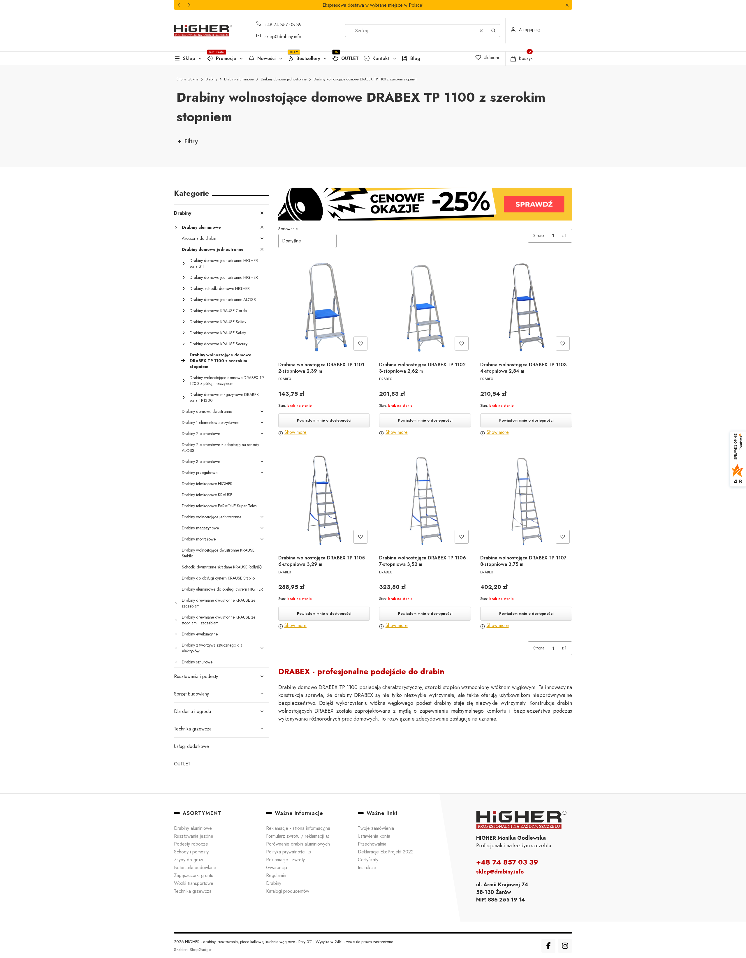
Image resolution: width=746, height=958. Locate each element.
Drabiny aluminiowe (239, 79)
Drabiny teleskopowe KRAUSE (207, 495)
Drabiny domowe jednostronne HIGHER (224, 277)
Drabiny (211, 79)
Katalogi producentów (287, 891)
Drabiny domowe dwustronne (207, 411)
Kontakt (381, 58)
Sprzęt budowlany (191, 694)
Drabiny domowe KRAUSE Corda (218, 311)
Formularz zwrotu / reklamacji (295, 836)
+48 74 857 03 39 (283, 24)
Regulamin (276, 875)
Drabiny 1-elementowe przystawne (210, 422)
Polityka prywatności (286, 851)
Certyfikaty (368, 859)
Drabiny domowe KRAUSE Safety (218, 333)
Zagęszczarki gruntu (193, 875)
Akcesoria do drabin (199, 238)
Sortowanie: (288, 229)
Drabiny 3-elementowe (201, 461)
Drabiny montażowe (199, 539)
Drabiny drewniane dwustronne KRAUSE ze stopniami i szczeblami (218, 620)
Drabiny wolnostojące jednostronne (211, 517)
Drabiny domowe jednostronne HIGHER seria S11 (224, 263)
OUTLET (350, 58)
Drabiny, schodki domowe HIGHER (220, 288)
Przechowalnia (372, 844)
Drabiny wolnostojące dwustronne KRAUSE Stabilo (218, 553)
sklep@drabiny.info (283, 36)
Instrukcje (367, 867)
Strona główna (187, 79)
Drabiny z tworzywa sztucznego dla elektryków (212, 648)
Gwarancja (276, 867)
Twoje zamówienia (376, 828)
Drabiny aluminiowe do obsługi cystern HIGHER (222, 589)
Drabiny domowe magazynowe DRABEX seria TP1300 (224, 397)
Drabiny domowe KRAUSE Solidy (218, 322)
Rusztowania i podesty (196, 676)
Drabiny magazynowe (200, 528)
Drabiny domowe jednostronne (284, 79)
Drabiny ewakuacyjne (200, 634)
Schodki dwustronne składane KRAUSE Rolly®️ (222, 567)
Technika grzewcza (193, 728)
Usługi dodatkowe (191, 746)
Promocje (226, 58)
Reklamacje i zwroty (285, 859)
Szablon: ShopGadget (193, 949)
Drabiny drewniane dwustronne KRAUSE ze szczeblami (218, 603)
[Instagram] (565, 946)
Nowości (266, 58)
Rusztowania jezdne (193, 836)
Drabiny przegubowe (199, 473)
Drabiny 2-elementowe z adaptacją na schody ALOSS (220, 447)
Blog (415, 58)
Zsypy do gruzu (189, 859)
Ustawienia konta (374, 836)
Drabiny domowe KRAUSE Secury (218, 344)
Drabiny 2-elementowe (201, 433)
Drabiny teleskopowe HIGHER (207, 484)
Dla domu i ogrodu (192, 711)
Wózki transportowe (193, 883)
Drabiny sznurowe (197, 662)
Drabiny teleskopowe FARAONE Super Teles (219, 506)
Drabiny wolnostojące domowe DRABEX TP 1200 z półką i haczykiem (227, 380)
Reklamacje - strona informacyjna (298, 828)
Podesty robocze (191, 844)
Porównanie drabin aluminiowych (298, 844)
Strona (538, 235)
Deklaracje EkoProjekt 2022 (386, 851)
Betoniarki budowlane (195, 867)
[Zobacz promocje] (425, 204)
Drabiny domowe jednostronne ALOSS (223, 299)
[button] (566, 5)
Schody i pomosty (191, 851)
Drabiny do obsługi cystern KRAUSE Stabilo (218, 578)
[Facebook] (548, 946)
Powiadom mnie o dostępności (324, 420)
